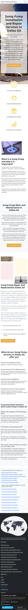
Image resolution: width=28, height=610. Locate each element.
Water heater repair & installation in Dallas (12, 474)
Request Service (4, 584)
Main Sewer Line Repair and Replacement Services (12, 552)
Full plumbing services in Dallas (9, 472)
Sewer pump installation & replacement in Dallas (14, 476)
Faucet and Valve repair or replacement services (11, 571)
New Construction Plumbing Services (9, 554)
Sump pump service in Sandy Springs (11, 497)
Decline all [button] (20, 607)
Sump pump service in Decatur (9, 502)
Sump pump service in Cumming (10, 505)
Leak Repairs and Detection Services (9, 557)
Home (2, 577)
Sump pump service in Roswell (9, 494)
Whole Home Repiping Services (7, 547)
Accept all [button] (7, 607)
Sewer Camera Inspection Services (8, 564)
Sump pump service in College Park (10, 510)
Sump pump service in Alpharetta (10, 499)
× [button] (26, 594)
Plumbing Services (5, 545)
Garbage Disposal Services (6, 566)
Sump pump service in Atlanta (9, 489)
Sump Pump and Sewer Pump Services (9, 569)
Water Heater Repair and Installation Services (11, 559)
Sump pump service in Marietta (9, 491)
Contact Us (3, 592)
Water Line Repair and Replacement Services (10, 550)
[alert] (14, 601)
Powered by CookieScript (22, 609)
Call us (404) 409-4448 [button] (14, 65)
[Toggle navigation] (25, 2)
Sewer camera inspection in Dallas (10, 482)
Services (2, 579)
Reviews (2, 582)
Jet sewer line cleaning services (7, 562)
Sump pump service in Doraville (9, 507)
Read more (9, 600)
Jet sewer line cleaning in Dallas (9, 480)
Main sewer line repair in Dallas (9, 478)
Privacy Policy (4, 587)
